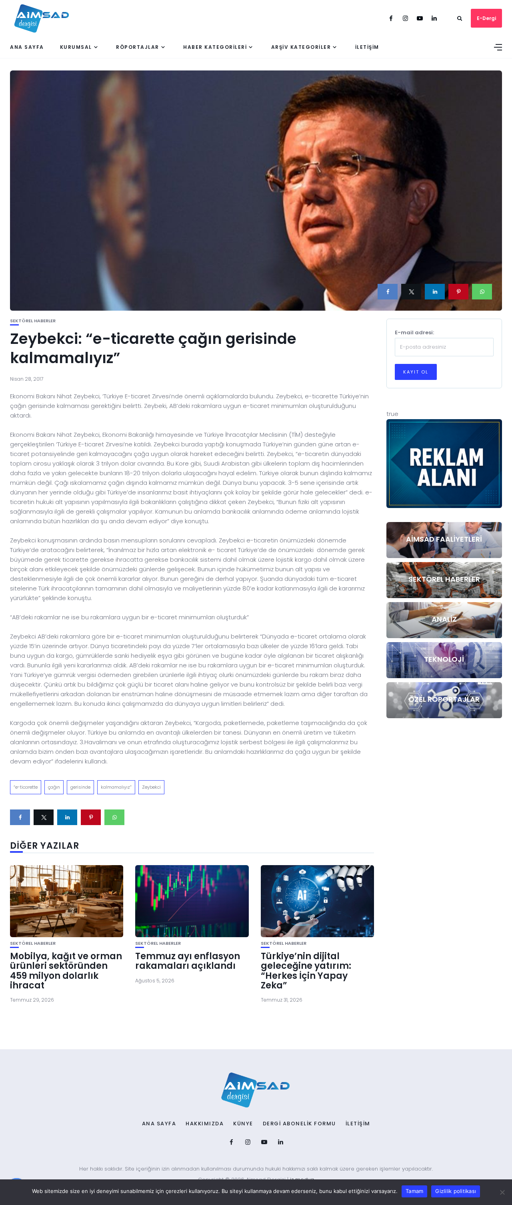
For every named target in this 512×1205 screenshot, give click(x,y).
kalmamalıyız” (116, 787)
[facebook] (388, 291)
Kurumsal (76, 47)
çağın (54, 787)
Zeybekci (151, 787)
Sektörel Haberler (33, 321)
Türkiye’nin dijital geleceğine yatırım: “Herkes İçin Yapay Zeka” (306, 971)
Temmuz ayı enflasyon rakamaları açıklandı (187, 961)
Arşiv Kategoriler (301, 47)
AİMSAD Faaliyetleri (444, 539)
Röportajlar (137, 47)
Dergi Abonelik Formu (299, 1124)
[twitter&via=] (411, 291)
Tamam (414, 1191)
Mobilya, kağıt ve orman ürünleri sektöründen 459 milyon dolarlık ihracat (66, 971)
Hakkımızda (205, 1124)
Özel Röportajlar (444, 699)
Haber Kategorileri (215, 47)
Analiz (444, 619)
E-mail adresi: (414, 332)
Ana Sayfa (27, 47)
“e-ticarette (26, 787)
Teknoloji (444, 659)
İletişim (367, 47)
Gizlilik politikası (455, 1191)
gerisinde (80, 787)
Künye (243, 1124)
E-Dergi (486, 18)
